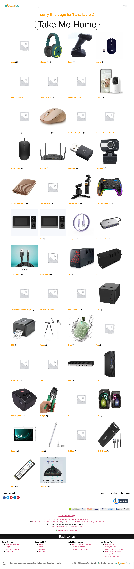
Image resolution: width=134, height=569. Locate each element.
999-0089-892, (89, 522)
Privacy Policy (110, 554)
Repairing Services (12, 549)
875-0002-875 (37, 522)
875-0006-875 (78, 522)
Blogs (8, 547)
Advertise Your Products (80, 549)
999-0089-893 (99, 522)
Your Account (109, 544)
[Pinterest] (18, 497)
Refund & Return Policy (113, 551)
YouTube (42, 551)
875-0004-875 (57, 522)
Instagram (42, 549)
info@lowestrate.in (76, 526)
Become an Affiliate (78, 547)
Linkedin (42, 554)
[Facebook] (4, 497)
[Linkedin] (14, 497)
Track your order (110, 547)
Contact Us (9, 551)
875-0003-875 (47, 522)
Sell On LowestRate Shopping (82, 544)
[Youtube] (11, 497)
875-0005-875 (68, 522)
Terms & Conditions (112, 556)
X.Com (41, 547)
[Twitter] (7, 497)
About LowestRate (12, 544)
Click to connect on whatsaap (68, 530)
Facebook (42, 544)
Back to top (67, 536)
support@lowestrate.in (61, 526)
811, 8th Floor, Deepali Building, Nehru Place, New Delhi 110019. (68, 519)
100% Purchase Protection (114, 549)
